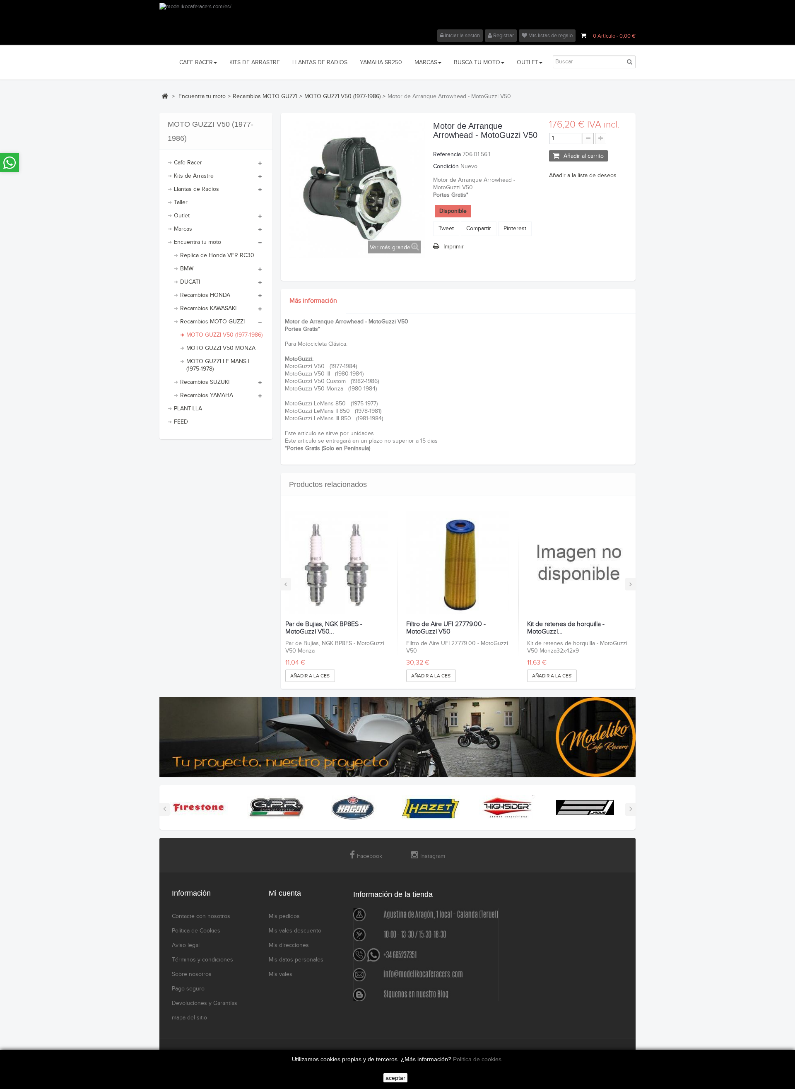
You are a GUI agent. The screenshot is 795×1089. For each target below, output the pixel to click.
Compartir (478, 228)
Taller (181, 202)
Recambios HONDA (205, 295)
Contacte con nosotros (201, 916)
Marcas (183, 229)
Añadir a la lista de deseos (583, 175)
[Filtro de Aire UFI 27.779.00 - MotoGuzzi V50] (457, 562)
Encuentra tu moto (197, 242)
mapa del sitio (189, 1017)
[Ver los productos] (199, 807)
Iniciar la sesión (461, 35)
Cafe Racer (188, 162)
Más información (313, 301)
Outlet (182, 215)
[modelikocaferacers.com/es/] (397, 16)
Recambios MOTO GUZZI (212, 321)
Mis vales (280, 974)
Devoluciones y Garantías (204, 1003)
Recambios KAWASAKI (208, 308)
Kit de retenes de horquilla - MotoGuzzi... (566, 628)
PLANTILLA (188, 408)
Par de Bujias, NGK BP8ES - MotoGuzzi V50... (323, 628)
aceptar (395, 1078)
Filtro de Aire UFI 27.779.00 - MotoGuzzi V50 (446, 628)
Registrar (503, 35)
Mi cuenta (285, 893)
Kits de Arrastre (194, 176)
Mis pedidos (284, 916)
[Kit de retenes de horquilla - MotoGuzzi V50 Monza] (578, 562)
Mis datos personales (296, 959)
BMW (186, 268)
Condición (446, 166)
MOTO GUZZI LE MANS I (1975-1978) (217, 365)
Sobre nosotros (192, 974)
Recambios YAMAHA (206, 395)
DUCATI (190, 282)
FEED (181, 422)
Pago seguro (188, 988)
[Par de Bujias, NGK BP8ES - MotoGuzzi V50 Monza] (336, 562)
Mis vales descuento (295, 931)
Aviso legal (186, 945)
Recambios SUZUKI (204, 382)
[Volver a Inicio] (164, 96)
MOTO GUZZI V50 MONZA (220, 348)
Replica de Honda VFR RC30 (217, 255)
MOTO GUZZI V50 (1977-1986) (224, 335)
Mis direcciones (289, 945)
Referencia (447, 154)
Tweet (446, 228)
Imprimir (453, 246)
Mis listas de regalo (550, 35)
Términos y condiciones (202, 959)
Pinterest (515, 228)
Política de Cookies (196, 931)
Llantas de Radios (196, 189)
